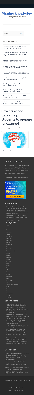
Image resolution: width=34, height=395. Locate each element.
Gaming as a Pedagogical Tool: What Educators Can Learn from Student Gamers (16, 90)
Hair (7, 263)
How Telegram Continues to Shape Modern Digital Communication (15, 84)
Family (8, 253)
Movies (8, 274)
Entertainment (10, 251)
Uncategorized (24, 372)
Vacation (8, 297)
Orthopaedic (10, 280)
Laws (7, 272)
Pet (7, 282)
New (7, 278)
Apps (7, 225)
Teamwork (9, 291)
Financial (8, 257)
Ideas (8, 270)
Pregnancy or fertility (12, 284)
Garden (8, 261)
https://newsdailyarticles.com (19, 177)
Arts (7, 228)
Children (8, 234)
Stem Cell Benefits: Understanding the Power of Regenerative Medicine (16, 78)
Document (9, 244)
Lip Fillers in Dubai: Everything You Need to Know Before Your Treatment (15, 66)
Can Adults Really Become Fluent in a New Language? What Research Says (15, 60)
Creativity (9, 240)
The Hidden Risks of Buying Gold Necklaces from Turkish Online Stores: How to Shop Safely (15, 54)
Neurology (9, 276)
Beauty (8, 230)
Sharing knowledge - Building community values (18, 381)
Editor (8, 246)
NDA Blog (17, 220)
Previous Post (6, 150)
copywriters (9, 236)
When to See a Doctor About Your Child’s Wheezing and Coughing (14, 96)
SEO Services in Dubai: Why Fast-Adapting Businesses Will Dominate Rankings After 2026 (16, 72)
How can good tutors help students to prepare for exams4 (16, 117)
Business (9, 232)
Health (8, 265)
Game (8, 259)
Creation (8, 238)
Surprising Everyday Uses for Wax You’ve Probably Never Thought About (14, 47)
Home (8, 267)
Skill (7, 286)
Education (9, 249)
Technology (9, 293)
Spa (7, 289)
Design (8, 242)
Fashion (8, 255)
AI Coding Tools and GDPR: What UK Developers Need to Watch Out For (13, 102)
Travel (8, 295)
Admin (5, 127)
